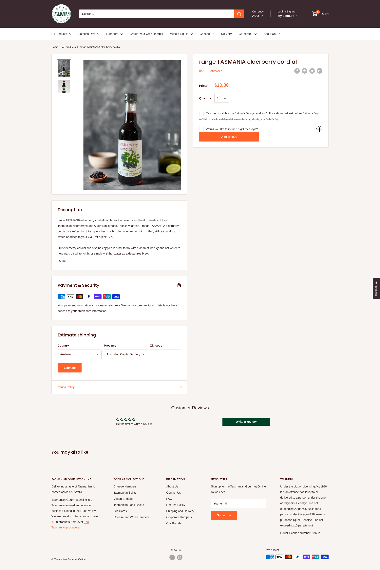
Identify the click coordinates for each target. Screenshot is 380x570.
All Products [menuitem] (59, 33)
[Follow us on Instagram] (179, 557)
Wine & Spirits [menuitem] (179, 33)
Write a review (246, 421)
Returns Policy (175, 504)
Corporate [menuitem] (245, 33)
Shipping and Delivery (180, 511)
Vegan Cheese (123, 498)
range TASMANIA (210, 70)
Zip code (156, 345)
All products (69, 47)
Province (110, 345)
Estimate (70, 367)
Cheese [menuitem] (205, 33)
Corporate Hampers (179, 517)
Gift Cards (120, 511)
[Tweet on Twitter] (312, 71)
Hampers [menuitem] (112, 33)
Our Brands (173, 523)
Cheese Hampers (125, 486)
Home (54, 47)
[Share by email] (319, 71)
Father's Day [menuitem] (86, 33)
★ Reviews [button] (376, 288)
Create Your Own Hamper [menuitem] (146, 33)
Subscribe (224, 515)
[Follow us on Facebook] (172, 557)
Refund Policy (66, 387)
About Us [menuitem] (270, 33)
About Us (172, 486)
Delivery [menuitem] (226, 33)
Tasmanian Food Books (129, 504)
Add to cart (229, 137)
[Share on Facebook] (297, 71)
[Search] (239, 14)
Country (63, 345)
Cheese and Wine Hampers (131, 517)
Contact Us (173, 492)
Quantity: (205, 98)
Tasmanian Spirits (125, 492)
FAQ (169, 498)
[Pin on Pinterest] (304, 71)
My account (286, 15)
